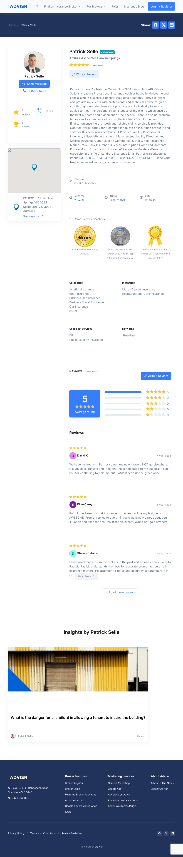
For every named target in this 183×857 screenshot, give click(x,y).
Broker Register (74, 783)
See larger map (32, 216)
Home (12, 25)
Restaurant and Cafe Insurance (143, 293)
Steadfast (128, 335)
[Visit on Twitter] (166, 833)
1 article (48, 110)
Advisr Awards (73, 800)
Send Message (36, 84)
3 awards (25, 124)
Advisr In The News (162, 783)
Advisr (99, 846)
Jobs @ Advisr (159, 788)
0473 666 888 (20, 797)
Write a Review (85, 74)
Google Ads (114, 788)
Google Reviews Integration (81, 805)
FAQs (115, 6)
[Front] (18, 6)
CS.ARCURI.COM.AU (86, 183)
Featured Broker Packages (80, 794)
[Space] (18, 777)
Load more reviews (121, 592)
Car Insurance (78, 306)
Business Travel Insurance (86, 302)
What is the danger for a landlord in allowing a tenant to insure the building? (78, 717)
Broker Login (72, 788)
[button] (37, 6)
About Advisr (160, 776)
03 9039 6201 (36, 91)
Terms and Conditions (43, 833)
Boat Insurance (79, 293)
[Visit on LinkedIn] (172, 833)
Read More (85, 576)
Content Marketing (119, 783)
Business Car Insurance (84, 298)
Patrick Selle (25, 736)
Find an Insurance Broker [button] (61, 6)
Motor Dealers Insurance (138, 289)
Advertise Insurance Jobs (123, 800)
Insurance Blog (134, 6)
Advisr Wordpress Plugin (122, 805)
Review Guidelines (72, 833)
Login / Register (161, 6)
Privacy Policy (16, 833)
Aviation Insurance (81, 289)
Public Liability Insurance (86, 339)
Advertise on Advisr (119, 794)
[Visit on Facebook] (159, 833)
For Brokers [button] (94, 6)
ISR (71, 335)
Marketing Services (121, 776)
